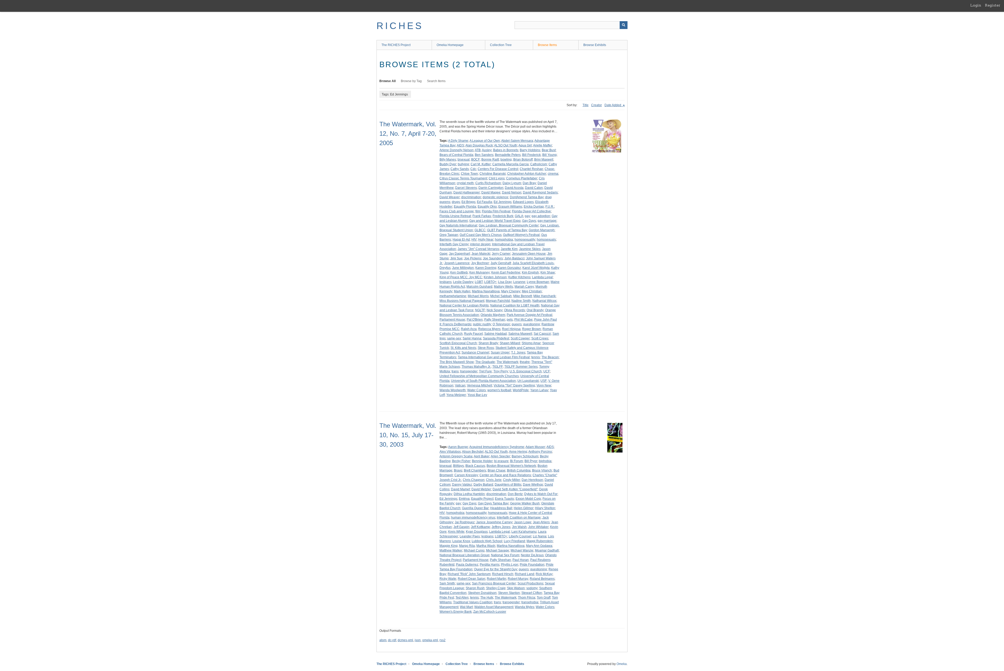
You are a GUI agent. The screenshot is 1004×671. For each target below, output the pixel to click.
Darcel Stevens (466, 188)
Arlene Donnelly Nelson (457, 150)
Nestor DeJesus (532, 555)
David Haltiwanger (466, 192)
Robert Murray (518, 579)
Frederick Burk (503, 216)
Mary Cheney (510, 291)
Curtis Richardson (488, 183)
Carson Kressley (466, 475)
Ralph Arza (469, 329)
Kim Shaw (547, 272)
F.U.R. (549, 206)
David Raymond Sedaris (540, 192)
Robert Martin (496, 579)
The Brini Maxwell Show (457, 362)
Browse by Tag (411, 81)
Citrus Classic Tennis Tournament (463, 178)
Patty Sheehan (494, 319)
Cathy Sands (459, 169)
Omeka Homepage (450, 45)
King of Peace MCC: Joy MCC (461, 277)
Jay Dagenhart (459, 253)
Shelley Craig (495, 588)
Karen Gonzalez (509, 268)
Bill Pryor (530, 461)
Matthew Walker (451, 550)
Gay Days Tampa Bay (493, 503)
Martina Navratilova (486, 291)
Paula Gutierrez (467, 564)
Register (992, 5)
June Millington (463, 268)
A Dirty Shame (458, 141)
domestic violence (495, 197)
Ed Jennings (502, 202)
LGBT (479, 282)
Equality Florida (465, 206)
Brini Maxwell (543, 159)
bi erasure (501, 461)
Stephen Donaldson (482, 593)
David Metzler (481, 489)
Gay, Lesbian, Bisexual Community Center (509, 225)
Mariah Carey (524, 286)
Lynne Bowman (538, 282)
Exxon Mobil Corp (528, 499)
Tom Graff (543, 597)
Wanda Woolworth (453, 390)
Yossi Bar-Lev (477, 395)
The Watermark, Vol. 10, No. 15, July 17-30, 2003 (407, 435)
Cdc (473, 169)
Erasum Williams (510, 206)
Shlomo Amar (531, 343)
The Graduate (485, 362)
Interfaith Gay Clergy (454, 244)
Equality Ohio (487, 206)
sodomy (532, 588)
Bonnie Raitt (490, 159)
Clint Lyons (497, 178)
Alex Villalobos (450, 451)
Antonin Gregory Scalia (456, 456)
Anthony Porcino (540, 451)
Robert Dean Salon (471, 579)
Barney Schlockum (525, 456)
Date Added (613, 105)
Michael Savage (497, 550)
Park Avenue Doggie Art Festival (529, 315)
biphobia (545, 461)
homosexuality (525, 239)
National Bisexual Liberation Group (464, 555)
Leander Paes (470, 536)
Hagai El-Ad (461, 239)
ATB (478, 150)
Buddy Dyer (448, 164)
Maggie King (449, 546)
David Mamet (460, 489)
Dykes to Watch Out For (540, 494)
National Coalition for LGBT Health (514, 305)
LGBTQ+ (490, 282)
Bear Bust (549, 150)
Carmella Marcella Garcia (510, 164)
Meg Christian (532, 291)
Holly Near (485, 239)
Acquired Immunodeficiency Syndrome (496, 447)
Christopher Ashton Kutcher (526, 173)
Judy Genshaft (500, 263)
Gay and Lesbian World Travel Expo (495, 221)
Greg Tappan (449, 235)
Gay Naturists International (458, 225)
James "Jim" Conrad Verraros (478, 249)
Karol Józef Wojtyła (536, 268)
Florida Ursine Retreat (455, 216)
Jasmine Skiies (529, 249)
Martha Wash (485, 546)
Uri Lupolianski (528, 381)
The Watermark (507, 362)
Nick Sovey (495, 310)
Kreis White (456, 531)
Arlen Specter (500, 456)
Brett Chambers (475, 470)
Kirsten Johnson (495, 277)
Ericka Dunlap (534, 206)
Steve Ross (486, 348)
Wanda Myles (524, 607)
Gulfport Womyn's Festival (521, 235)
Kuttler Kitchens (519, 277)
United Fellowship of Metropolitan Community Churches (479, 376)
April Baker (481, 456)
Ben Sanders (484, 155)
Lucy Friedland (514, 541)
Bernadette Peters (508, 155)
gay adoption (541, 216)
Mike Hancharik (544, 296)
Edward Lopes (523, 202)
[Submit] (624, 25)
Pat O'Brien (475, 319)
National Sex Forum (505, 555)
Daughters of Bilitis (508, 484)
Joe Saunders (493, 258)
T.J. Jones (518, 352)
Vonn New (544, 385)
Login (975, 5)
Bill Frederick (531, 155)
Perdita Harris (489, 564)
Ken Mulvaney (479, 272)
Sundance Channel (475, 352)
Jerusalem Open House (529, 253)
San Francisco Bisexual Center (494, 583)
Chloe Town (469, 173)
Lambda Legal (542, 277)
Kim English (530, 272)
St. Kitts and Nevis (463, 348)
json (418, 640)
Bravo (458, 470)
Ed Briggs (468, 202)
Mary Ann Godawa (539, 546)
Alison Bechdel (472, 451)
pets (510, 319)
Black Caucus (475, 466)
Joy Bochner (480, 263)
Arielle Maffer (542, 145)
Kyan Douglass (477, 531)
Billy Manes (448, 159)
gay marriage (547, 221)
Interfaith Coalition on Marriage (519, 517)
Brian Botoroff (523, 159)
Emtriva (464, 499)
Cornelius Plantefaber (521, 178)
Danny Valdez (462, 484)
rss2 (443, 640)
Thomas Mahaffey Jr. (476, 366)
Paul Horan (520, 560)
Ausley (487, 150)
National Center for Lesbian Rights (464, 305)
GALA (519, 216)
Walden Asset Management (493, 607)
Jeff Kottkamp (480, 527)
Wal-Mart (466, 607)
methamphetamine (453, 296)
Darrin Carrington (490, 188)
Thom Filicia (526, 597)
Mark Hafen (462, 291)
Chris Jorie (493, 480)
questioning (531, 324)
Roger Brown (531, 329)
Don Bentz (515, 494)
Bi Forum (516, 461)
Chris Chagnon (473, 480)
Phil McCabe (523, 319)
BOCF (475, 159)
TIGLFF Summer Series (521, 366)
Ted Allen (462, 597)
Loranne (519, 282)
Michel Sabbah (501, 296)
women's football (499, 390)
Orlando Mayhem (493, 315)
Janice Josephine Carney (494, 522)
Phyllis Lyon (509, 564)
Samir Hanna (472, 338)
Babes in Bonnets (505, 150)
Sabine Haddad (495, 334)
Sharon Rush (475, 588)
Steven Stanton (509, 593)
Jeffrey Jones (501, 527)
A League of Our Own (485, 141)
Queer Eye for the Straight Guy (495, 569)
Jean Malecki (480, 253)
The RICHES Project (395, 45)
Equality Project (482, 499)
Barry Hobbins (530, 150)
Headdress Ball (501, 508)
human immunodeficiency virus (473, 517)
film (477, 211)
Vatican (460, 385)
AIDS (460, 145)
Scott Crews (539, 338)
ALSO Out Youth (505, 145)
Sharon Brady (488, 343)
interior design (480, 244)
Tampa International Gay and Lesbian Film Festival (494, 357)
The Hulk (486, 597)
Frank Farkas (481, 216)
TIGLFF (497, 366)
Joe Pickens (472, 258)
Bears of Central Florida (456, 155)
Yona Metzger (456, 395)
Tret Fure (485, 371)
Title (586, 105)
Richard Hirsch (502, 574)
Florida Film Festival (496, 211)
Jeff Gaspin (461, 527)
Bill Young (549, 155)
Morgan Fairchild (498, 301)
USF (543, 381)
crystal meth (465, 183)
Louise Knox (461, 541)
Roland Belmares (542, 579)
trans (455, 371)
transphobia (529, 602)
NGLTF (480, 310)
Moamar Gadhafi (547, 550)
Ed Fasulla (484, 202)
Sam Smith (447, 583)
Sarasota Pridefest (496, 338)
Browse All (387, 81)
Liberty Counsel (520, 536)
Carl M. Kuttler (481, 164)
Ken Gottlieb (459, 272)
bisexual (464, 159)
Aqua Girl (525, 145)
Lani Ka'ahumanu (524, 531)
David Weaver (450, 197)
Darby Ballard (483, 484)
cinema (553, 173)
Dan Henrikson (532, 480)
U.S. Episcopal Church (526, 371)
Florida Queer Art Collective (531, 211)
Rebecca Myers (489, 329)
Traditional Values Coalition (472, 602)
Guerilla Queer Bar (475, 508)
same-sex (454, 338)
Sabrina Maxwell (520, 334)
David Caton (534, 188)
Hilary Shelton (545, 508)
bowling (506, 159)
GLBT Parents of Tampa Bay (507, 230)
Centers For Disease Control (498, 169)
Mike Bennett (522, 296)
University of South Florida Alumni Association (483, 381)
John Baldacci (514, 258)
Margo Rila (467, 546)
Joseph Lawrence (457, 263)
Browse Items (547, 45)
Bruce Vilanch (542, 470)
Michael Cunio (474, 550)
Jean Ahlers (541, 522)
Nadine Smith (521, 301)
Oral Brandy (535, 310)
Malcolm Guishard (479, 286)
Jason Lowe (522, 522)
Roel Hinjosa (511, 329)
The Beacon (550, 357)
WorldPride (521, 390)
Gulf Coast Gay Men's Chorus (480, 235)
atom (382, 640)
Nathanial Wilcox (544, 301)
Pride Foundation (532, 564)
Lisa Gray (505, 282)
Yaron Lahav (539, 390)
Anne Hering (518, 451)
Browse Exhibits (594, 45)
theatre (525, 362)
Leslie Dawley (463, 282)
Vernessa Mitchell (479, 385)
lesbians (446, 282)
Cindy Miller (511, 480)
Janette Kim (509, 249)
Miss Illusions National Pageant (462, 301)
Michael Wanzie (522, 550)
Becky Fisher (461, 461)
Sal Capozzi (542, 334)
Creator (596, 105)
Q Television (501, 324)
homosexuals (546, 239)
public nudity (482, 324)
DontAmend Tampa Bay (527, 197)
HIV (474, 239)
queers (517, 324)
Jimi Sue (456, 258)
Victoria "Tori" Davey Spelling (514, 385)
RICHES (399, 25)
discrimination (471, 197)
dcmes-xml (405, 640)
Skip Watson (516, 588)
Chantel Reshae (531, 169)
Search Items (436, 81)
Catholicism (538, 164)
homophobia (504, 239)
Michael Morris (478, 296)
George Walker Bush (525, 503)
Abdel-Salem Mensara (517, 141)
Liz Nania (539, 536)
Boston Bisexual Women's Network (511, 466)
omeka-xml (430, 640)
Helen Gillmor (523, 508)
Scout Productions (530, 583)
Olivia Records (514, 310)
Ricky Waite (448, 579)
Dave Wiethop (533, 484)
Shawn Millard (510, 343)
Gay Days (529, 221)
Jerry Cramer (501, 253)
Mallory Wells (503, 286)
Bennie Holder (482, 461)
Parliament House (452, 319)
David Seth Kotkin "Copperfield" (515, 489)
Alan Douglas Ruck (479, 145)
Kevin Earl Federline (505, 272)
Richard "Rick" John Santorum (469, 574)
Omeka (622, 664)
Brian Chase (496, 470)
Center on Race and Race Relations (505, 475)
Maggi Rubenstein (540, 541)
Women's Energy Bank (456, 611)
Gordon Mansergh (542, 230)
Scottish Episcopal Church (458, 343)
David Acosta (514, 188)
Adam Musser (535, 447)
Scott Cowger (520, 338)
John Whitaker (538, 527)
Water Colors (476, 390)
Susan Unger (500, 352)
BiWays (458, 466)
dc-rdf (392, 640)
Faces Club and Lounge (457, 211)
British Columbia (518, 470)
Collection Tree (501, 45)
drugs (456, 202)
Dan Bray (529, 183)
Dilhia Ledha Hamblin (469, 494)
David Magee (490, 192)
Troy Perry (500, 371)
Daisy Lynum (512, 183)
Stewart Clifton (531, 593)
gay (527, 216)
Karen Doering (485, 268)
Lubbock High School (487, 541)
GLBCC (480, 230)
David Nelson (511, 192)
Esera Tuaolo (504, 499)
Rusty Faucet (473, 334)
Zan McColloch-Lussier (489, 611)
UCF (546, 371)
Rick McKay (544, 574)
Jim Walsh (519, 527)
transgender (468, 371)
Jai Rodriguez (465, 522)
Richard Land (524, 574)
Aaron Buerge (458, 447)
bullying (463, 164)
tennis (535, 357)
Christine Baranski (493, 173)
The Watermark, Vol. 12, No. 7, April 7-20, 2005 (407, 133)
